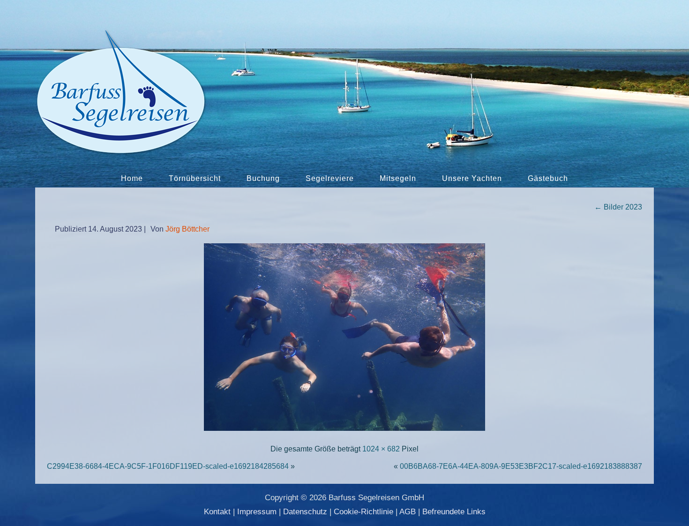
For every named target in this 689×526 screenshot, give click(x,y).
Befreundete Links (454, 511)
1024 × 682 (381, 449)
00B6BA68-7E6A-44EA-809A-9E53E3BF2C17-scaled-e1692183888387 (521, 466)
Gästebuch (548, 178)
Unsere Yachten (472, 178)
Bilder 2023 (618, 207)
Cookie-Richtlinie (363, 511)
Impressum (257, 511)
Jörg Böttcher (187, 229)
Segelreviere (330, 178)
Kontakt (217, 511)
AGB (407, 511)
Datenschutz (305, 511)
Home (132, 178)
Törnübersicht (195, 178)
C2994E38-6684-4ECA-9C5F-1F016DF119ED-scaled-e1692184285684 (168, 466)
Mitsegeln (398, 178)
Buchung (263, 178)
